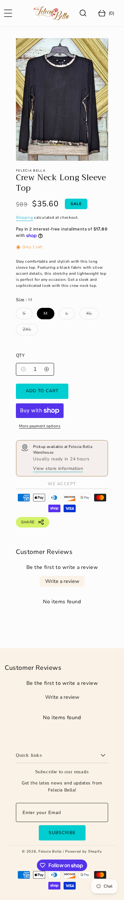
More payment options (39, 426)
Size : (24, 299)
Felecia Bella (50, 851)
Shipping (24, 217)
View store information (58, 468)
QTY (20, 355)
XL (90, 314)
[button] (8, 13)
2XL (29, 330)
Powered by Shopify (83, 851)
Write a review (62, 581)
